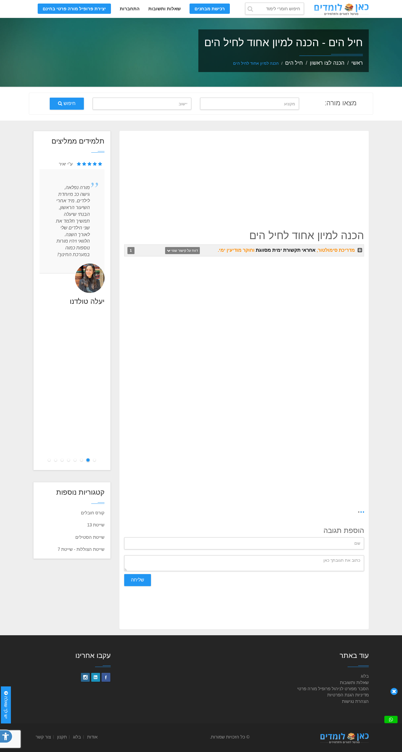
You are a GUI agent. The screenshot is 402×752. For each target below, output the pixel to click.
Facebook (106, 677)
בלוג (365, 675)
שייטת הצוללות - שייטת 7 (81, 549)
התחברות (129, 8)
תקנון (62, 736)
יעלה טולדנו (87, 301)
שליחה (137, 579)
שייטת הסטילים (89, 537)
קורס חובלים (92, 512)
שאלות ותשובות (164, 8)
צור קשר (43, 736)
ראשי (357, 63)
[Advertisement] (243, 178)
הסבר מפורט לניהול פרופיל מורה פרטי (333, 688)
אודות (92, 736)
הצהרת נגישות (355, 701)
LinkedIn (95, 677)
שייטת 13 (95, 524)
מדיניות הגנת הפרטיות (348, 694)
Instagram (85, 677)
